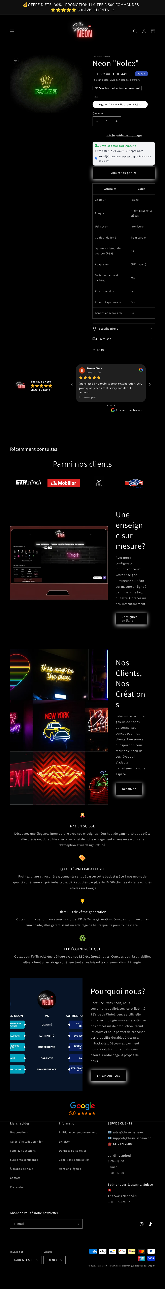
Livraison (65, 1141)
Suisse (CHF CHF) (23, 1259)
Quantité (98, 113)
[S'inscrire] (77, 1224)
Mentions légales (70, 1169)
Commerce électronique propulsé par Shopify (133, 1265)
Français (52, 1259)
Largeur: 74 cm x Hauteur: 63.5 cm (120, 104)
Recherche (17, 1187)
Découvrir (129, 789)
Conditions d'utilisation (74, 1159)
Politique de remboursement (78, 1132)
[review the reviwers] (141, 370)
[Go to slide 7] (114, 400)
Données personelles (73, 1150)
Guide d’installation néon (26, 1141)
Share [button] (101, 349)
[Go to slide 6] (111, 400)
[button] (12, 31)
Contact (15, 1178)
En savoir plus (87, 392)
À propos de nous (21, 1169)
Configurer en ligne (129, 618)
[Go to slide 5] (107, 400)
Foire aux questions (23, 1150)
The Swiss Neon (103, 1265)
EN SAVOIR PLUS (108, 1075)
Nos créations (19, 1132)
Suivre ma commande (24, 1159)
